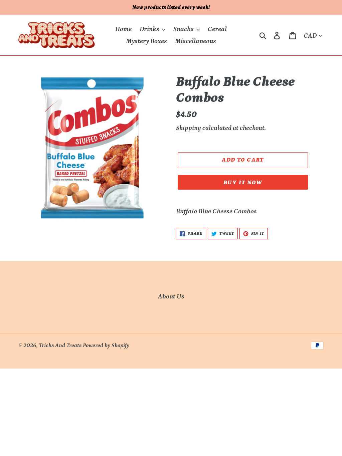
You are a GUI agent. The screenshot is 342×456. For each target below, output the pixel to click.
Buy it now (242, 182)
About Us (171, 296)
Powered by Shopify (106, 345)
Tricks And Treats (60, 345)
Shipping (188, 128)
